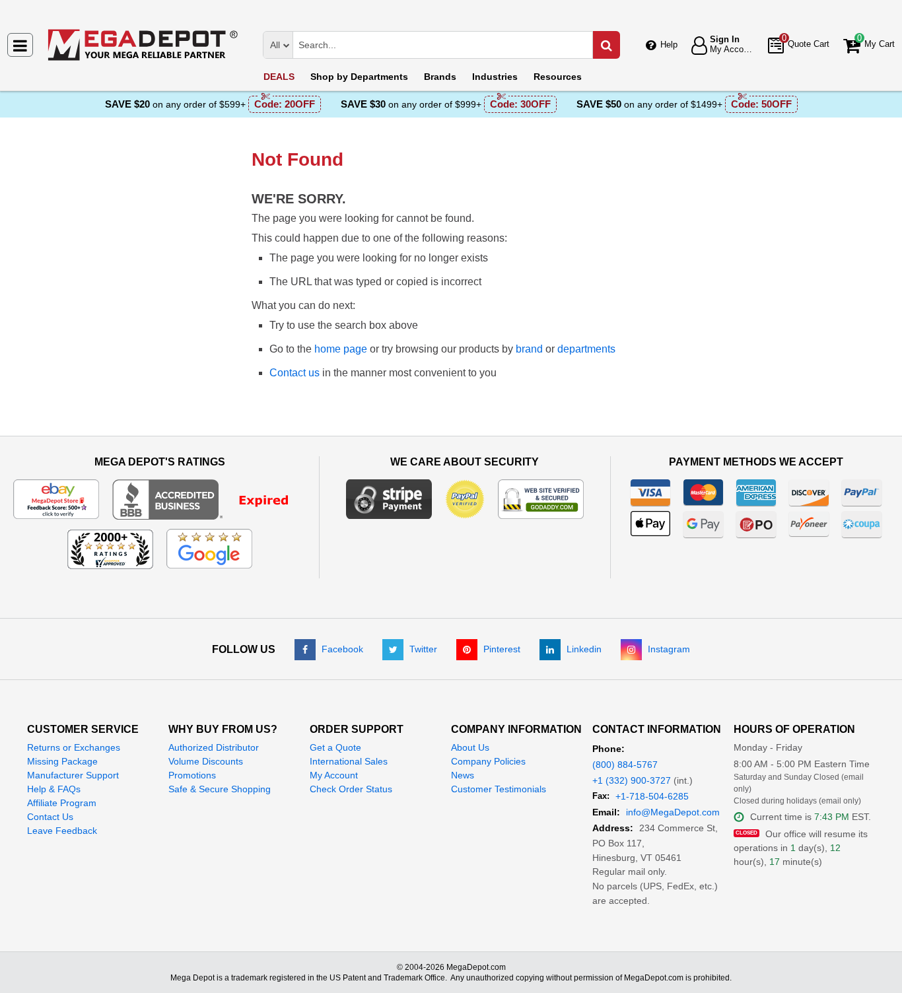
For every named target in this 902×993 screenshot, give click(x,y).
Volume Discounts (205, 761)
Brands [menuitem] (440, 76)
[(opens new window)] (209, 498)
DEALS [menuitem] (279, 76)
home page (340, 349)
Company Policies (488, 761)
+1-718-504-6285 (652, 796)
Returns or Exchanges (73, 747)
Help (668, 45)
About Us (470, 747)
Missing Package (62, 761)
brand (529, 349)
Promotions (192, 775)
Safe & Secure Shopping (219, 789)
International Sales (349, 761)
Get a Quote (335, 747)
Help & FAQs (54, 789)
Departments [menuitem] (359, 76)
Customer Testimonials (498, 789)
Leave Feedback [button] (62, 830)
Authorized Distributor (213, 747)
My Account (334, 775)
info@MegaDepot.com (673, 812)
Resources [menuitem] (558, 76)
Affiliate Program (61, 803)
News (462, 775)
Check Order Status (351, 789)
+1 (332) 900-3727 (631, 780)
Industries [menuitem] (495, 76)
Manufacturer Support (73, 775)
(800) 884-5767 (625, 764)
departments (586, 349)
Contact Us (50, 816)
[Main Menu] (20, 45)
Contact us (294, 372)
